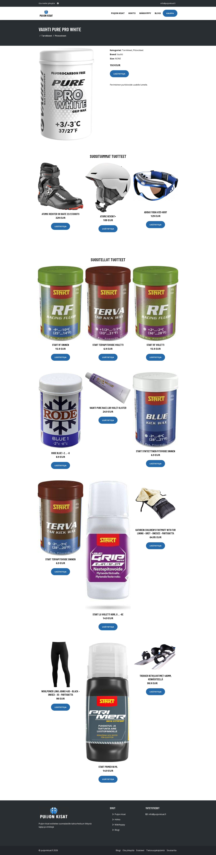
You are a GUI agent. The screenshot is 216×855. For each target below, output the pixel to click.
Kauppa (170, 13)
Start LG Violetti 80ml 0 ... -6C (108, 614)
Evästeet (140, 850)
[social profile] (58, 3)
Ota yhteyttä (128, 850)
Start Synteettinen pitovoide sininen (155, 451)
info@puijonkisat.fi (167, 3)
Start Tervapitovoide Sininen (60, 559)
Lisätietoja (119, 73)
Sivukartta (171, 850)
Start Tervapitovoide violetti (108, 344)
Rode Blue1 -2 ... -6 (60, 453)
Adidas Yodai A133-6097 (155, 212)
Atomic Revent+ (108, 216)
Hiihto (132, 13)
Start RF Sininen (60, 344)
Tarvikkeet (46, 35)
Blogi (158, 13)
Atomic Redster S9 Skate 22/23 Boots (60, 213)
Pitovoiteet (60, 35)
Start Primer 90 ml (108, 766)
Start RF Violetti (155, 344)
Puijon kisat (118, 13)
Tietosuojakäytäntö (155, 850)
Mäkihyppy (145, 13)
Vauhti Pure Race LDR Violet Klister (108, 407)
